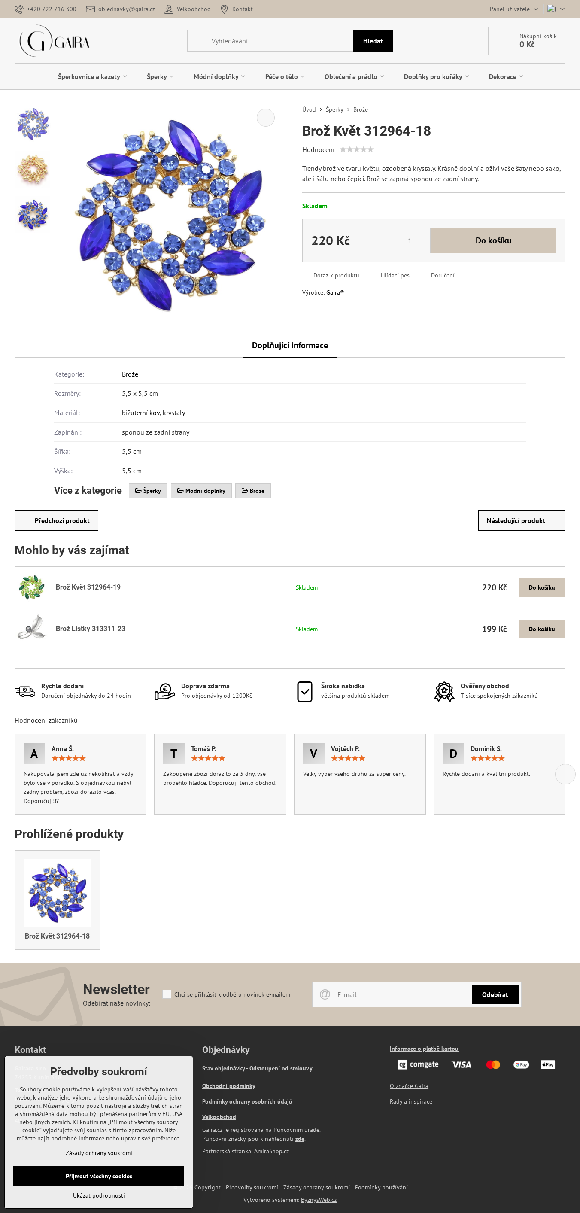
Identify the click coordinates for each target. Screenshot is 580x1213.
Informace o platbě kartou (424, 1048)
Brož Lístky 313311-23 (90, 629)
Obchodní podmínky (228, 1086)
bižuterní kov (141, 412)
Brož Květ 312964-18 (57, 936)
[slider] (357, 149)
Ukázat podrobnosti (99, 1195)
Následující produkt (516, 520)
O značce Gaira (409, 1086)
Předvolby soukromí (252, 1187)
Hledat (373, 40)
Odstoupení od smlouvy (281, 1068)
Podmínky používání (381, 1187)
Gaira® (335, 292)
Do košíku (494, 240)
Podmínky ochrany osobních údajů (247, 1101)
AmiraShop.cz (271, 1151)
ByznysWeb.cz (319, 1200)
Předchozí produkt (62, 520)
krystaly (174, 412)
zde (299, 1139)
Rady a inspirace (411, 1101)
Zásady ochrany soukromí (316, 1187)
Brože (130, 374)
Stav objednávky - (225, 1068)
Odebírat (495, 994)
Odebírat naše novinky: (116, 1003)
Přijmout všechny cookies (99, 1176)
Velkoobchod (219, 1117)
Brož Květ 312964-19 (88, 587)
